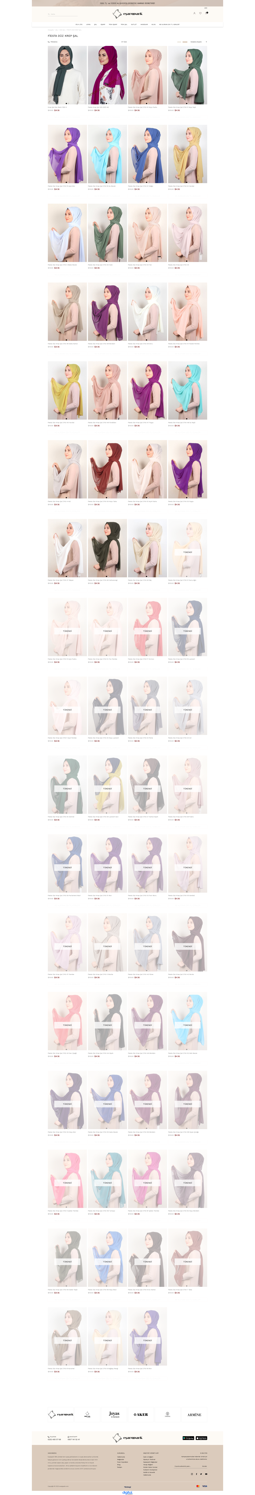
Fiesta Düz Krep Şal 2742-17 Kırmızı (141, 659)
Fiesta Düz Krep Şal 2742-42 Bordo (181, 974)
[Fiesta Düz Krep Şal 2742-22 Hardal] (187, 154)
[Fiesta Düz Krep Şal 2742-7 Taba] (187, 1257)
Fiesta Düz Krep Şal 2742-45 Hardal (61, 422)
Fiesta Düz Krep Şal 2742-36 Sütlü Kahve (63, 344)
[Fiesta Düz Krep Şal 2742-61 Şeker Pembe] (147, 1179)
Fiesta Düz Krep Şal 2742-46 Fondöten (102, 422)
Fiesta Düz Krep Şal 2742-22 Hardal (181, 186)
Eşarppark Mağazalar (150, 1462)
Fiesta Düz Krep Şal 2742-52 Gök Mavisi (182, 1053)
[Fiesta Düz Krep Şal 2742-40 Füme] (147, 942)
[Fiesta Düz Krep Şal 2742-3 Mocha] (107, 942)
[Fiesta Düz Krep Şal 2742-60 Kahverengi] (107, 548)
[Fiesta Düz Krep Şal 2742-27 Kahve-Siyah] (147, 784)
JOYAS (88, 24)
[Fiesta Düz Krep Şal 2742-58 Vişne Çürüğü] (187, 1100)
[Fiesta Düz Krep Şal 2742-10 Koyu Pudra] (147, 75)
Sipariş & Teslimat (149, 1459)
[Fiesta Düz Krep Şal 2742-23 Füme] (147, 706)
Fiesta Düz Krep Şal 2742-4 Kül (59, 501)
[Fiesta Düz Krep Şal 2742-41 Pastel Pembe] (187, 311)
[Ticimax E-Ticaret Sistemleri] (127, 1487)
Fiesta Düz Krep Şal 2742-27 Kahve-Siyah (143, 817)
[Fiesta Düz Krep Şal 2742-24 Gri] (187, 706)
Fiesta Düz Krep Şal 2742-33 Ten (140, 265)
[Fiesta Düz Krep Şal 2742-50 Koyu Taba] (107, 469)
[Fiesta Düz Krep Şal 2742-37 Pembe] (67, 942)
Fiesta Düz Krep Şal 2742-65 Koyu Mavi (102, 1290)
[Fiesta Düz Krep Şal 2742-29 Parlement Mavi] (67, 863)
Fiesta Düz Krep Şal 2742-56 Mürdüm (141, 1132)
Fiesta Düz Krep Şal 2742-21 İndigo (140, 186)
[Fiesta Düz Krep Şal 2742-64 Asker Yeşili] (67, 1257)
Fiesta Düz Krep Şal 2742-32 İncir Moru (142, 895)
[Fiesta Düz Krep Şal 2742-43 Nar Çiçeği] (67, 1021)
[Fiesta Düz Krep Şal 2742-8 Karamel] (67, 1336)
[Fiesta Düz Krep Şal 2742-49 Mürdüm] (147, 1021)
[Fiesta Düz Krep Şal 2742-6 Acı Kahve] (147, 1257)
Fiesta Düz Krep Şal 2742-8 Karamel (61, 1368)
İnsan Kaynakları (122, 1462)
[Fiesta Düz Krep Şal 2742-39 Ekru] (147, 311)
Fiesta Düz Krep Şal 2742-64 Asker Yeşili (62, 1290)
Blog (118, 1464)
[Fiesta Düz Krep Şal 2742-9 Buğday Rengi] (107, 1336)
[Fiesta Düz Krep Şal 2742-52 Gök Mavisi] (187, 1021)
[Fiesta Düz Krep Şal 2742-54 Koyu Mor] (67, 1100)
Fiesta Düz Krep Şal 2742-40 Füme (140, 974)
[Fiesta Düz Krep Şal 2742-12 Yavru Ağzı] (187, 548)
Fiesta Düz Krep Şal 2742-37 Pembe (61, 974)
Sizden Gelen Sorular (150, 1467)
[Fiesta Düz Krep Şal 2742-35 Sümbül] (187, 863)
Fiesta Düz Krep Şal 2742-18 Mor (140, 1368)
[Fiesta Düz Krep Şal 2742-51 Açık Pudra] (147, 469)
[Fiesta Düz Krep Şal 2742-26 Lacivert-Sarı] (107, 784)
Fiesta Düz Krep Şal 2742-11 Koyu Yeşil (182, 107)
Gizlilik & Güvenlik (149, 1472)
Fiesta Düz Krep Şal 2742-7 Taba (180, 1290)
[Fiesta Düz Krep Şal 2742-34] (187, 233)
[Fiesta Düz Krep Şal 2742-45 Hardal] (67, 390)
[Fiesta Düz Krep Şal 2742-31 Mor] (107, 863)
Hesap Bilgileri (148, 1464)
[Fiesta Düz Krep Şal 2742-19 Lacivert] (187, 627)
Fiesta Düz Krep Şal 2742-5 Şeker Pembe (63, 1211)
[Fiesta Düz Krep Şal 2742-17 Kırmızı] (147, 627)
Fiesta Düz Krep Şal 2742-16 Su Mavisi (101, 186)
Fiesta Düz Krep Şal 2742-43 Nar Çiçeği (62, 1053)
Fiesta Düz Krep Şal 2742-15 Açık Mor (61, 186)
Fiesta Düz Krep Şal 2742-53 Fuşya (180, 501)
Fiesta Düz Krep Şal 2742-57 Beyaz (61, 580)
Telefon (52, 1436)
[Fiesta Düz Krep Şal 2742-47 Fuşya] (147, 390)
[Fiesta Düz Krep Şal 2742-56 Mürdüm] (147, 1100)
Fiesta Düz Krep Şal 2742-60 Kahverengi (102, 580)
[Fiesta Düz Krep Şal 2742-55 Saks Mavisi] (107, 1100)
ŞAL (95, 24)
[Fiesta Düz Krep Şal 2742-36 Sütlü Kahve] (67, 311)
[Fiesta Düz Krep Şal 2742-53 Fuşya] (187, 469)
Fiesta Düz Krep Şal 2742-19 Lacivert (181, 659)
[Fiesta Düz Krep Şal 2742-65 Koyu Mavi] (107, 1257)
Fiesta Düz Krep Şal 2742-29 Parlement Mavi (64, 895)
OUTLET (134, 24)
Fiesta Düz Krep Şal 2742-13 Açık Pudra (62, 659)
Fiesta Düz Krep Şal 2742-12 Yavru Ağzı (182, 580)
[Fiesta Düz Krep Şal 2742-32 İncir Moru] (147, 863)
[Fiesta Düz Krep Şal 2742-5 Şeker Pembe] (67, 1179)
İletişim (119, 1467)
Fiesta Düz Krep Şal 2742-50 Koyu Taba (102, 501)
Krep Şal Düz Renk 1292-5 (57, 107)
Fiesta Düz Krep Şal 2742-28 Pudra (181, 817)
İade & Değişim (148, 1457)
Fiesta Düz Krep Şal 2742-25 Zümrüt (61, 817)
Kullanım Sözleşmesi (150, 1470)
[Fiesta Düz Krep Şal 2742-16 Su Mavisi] (107, 154)
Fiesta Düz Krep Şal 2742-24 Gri (179, 738)
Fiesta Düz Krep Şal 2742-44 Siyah (100, 1053)
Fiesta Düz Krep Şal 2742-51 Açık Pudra (142, 501)
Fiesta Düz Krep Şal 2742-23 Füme (140, 738)
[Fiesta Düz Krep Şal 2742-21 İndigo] (147, 154)
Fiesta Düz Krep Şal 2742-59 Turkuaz (101, 1211)
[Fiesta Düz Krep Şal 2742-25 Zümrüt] (67, 784)
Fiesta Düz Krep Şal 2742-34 (178, 265)
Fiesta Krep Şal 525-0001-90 (98, 107)
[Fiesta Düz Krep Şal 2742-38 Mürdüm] (107, 311)
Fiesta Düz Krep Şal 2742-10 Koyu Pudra (142, 107)
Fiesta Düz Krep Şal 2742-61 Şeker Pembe (143, 1211)
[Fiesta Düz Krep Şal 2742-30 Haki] (107, 233)
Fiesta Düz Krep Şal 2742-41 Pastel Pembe (184, 344)
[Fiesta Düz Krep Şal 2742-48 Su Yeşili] (187, 390)
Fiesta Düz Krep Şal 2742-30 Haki (100, 265)
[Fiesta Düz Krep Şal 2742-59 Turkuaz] (107, 1179)
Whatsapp (72, 1436)
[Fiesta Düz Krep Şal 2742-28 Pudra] (187, 784)
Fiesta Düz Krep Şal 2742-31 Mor (100, 895)
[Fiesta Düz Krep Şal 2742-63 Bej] (147, 548)
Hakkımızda (121, 1457)
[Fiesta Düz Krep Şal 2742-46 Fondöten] (107, 390)
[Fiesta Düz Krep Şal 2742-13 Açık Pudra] (67, 627)
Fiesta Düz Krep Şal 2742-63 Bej (139, 580)
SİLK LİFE (79, 24)
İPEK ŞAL (124, 24)
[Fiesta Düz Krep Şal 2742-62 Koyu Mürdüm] (187, 1179)
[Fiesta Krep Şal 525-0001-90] (107, 75)
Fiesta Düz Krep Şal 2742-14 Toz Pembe (102, 659)
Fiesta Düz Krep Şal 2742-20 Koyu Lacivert (103, 738)
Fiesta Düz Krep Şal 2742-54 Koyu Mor (62, 1132)
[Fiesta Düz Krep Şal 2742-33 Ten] (147, 233)
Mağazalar (120, 1459)
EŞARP (103, 24)
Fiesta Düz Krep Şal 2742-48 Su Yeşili (181, 422)
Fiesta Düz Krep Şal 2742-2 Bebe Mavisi (62, 265)
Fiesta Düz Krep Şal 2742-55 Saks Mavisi (103, 1132)
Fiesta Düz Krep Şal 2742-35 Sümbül (181, 895)
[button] (66, 103)
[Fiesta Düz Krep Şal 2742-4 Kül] (67, 469)
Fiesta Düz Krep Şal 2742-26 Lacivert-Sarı (103, 817)
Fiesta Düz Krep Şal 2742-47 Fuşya (140, 422)
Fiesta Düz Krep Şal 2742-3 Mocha (100, 974)
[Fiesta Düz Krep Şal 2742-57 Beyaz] (67, 548)
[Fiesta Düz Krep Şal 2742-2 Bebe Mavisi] (67, 233)
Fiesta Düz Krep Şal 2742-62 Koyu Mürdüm (183, 1211)
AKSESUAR (144, 24)
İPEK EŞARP (113, 24)
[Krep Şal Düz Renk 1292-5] (67, 75)
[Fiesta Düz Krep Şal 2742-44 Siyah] (107, 1021)
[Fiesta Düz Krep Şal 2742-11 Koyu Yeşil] (187, 75)
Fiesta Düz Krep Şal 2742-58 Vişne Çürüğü (183, 1132)
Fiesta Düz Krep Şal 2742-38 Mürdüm (101, 344)
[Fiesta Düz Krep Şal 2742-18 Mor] (147, 1336)
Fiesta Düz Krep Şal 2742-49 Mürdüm (141, 1053)
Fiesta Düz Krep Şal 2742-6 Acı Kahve (141, 1290)
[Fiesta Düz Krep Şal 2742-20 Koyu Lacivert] (107, 706)
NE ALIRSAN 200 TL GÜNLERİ (169, 24)
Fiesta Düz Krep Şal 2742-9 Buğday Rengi (103, 1368)
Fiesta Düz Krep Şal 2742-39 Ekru (140, 344)
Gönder (204, 1466)
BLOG (153, 24)
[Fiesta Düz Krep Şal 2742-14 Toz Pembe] (107, 627)
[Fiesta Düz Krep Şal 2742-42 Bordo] (187, 942)
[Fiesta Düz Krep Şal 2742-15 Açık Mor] (67, 154)
